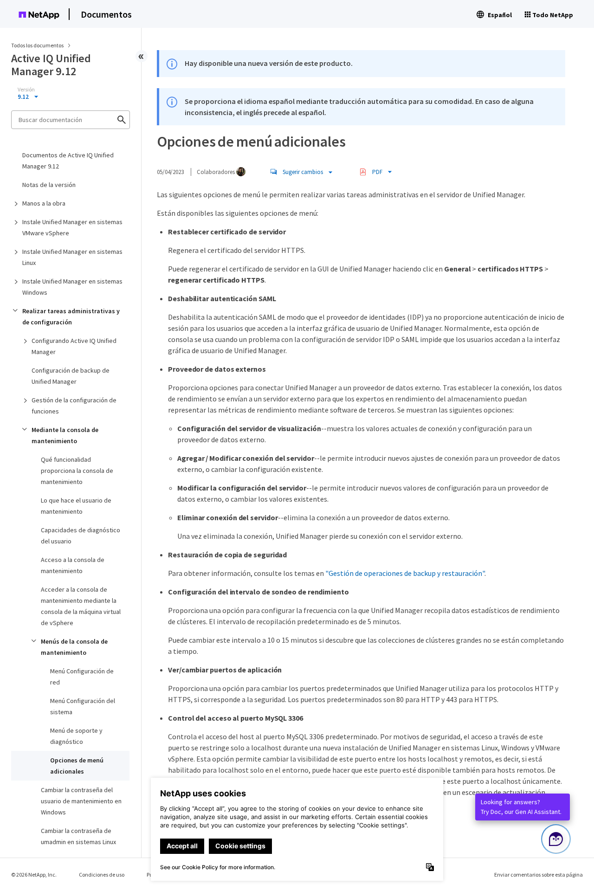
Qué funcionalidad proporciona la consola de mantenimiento (77, 470)
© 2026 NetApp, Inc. (34, 874)
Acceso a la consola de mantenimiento (72, 565)
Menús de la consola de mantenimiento (74, 647)
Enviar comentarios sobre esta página (538, 874)
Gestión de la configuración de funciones (74, 405)
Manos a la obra (43, 203)
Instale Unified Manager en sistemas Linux (72, 257)
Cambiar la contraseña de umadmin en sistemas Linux (78, 836)
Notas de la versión (49, 185)
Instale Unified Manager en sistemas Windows (72, 287)
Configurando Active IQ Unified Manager (74, 346)
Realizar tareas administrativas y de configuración (71, 316)
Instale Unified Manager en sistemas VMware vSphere (72, 227)
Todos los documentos (37, 45)
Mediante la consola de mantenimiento (65, 435)
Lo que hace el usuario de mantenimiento (76, 506)
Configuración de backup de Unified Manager (71, 376)
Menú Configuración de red (82, 676)
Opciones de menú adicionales (76, 765)
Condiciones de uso (101, 874)
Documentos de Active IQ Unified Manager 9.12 (68, 160)
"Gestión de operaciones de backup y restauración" (404, 573)
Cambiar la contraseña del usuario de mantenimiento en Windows (81, 801)
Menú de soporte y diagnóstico (76, 736)
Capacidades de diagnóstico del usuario (80, 535)
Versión (26, 89)
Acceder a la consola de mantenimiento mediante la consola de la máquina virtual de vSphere (81, 606)
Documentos (106, 14)
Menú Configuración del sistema (82, 706)
